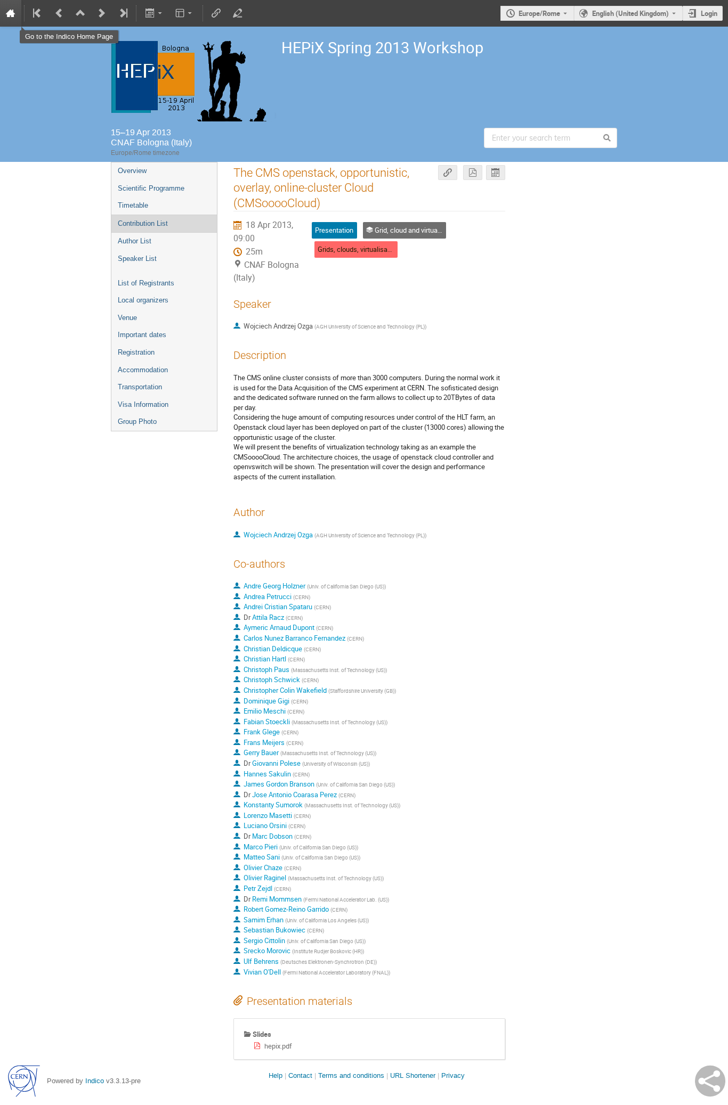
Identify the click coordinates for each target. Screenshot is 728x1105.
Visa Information (143, 404)
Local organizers (143, 300)
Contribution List (143, 223)
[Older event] (59, 13)
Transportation (140, 387)
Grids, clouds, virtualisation (358, 249)
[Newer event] (101, 13)
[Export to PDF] (472, 173)
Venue (127, 318)
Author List (134, 241)
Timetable (133, 205)
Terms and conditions (351, 1075)
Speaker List (137, 259)
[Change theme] (184, 13)
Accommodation (143, 370)
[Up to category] (80, 13)
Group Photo (137, 421)
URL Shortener (412, 1075)
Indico (94, 1080)
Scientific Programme (151, 188)
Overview (132, 171)
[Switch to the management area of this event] (237, 13)
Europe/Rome (539, 13)
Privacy (453, 1075)
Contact (300, 1075)
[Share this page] (710, 1081)
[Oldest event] (37, 13)
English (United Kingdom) (630, 13)
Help (275, 1075)
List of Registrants (146, 283)
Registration (136, 352)
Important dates (142, 335)
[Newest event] (122, 13)
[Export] (154, 13)
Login (709, 13)
